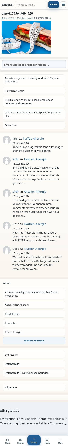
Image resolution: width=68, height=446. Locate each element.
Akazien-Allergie (35, 159)
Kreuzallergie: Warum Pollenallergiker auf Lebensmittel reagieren (29, 101)
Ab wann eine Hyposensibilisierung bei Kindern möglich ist (32, 293)
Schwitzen (11, 125)
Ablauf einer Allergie (17, 304)
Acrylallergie (12, 313)
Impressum (11, 354)
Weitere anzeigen (34, 340)
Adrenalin (10, 323)
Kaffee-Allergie (33, 138)
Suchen (53, 4)
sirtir (15, 159)
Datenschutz (12, 363)
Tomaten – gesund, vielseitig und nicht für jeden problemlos (32, 79)
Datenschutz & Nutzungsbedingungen (27, 372)
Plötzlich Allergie (14, 90)
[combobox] (31, 4)
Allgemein (11, 387)
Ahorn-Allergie (13, 332)
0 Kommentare (42, 17)
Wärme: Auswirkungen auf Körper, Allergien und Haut (33, 114)
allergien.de (8, 4)
